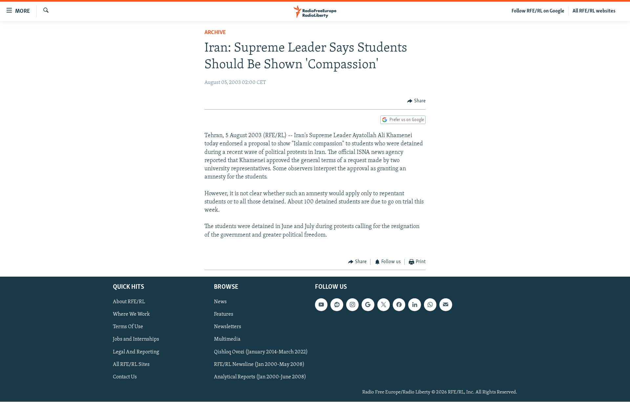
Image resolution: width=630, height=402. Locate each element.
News (220, 302)
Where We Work (131, 314)
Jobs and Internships (136, 339)
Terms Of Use (128, 327)
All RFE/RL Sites (131, 364)
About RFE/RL (129, 302)
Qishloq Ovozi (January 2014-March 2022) (261, 352)
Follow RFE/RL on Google (538, 11)
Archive (215, 33)
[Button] (416, 101)
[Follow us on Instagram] (352, 305)
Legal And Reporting (136, 352)
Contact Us (125, 377)
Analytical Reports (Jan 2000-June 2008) (260, 377)
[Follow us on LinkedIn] (414, 305)
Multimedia (227, 339)
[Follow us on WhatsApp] (430, 305)
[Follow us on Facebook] (399, 305)
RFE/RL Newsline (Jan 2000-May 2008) (259, 364)
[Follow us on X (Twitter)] (383, 305)
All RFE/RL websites (594, 11)
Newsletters (227, 327)
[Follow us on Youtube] (321, 305)
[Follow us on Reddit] (336, 305)
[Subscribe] (445, 305)
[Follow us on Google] (368, 305)
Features (223, 314)
